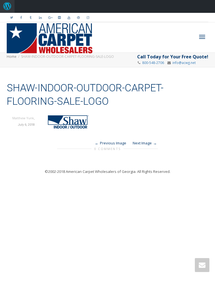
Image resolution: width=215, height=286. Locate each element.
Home (12, 56)
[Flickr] (59, 17)
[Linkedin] (40, 17)
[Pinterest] (78, 17)
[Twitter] (11, 17)
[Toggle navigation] (202, 37)
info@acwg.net (183, 62)
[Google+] (49, 17)
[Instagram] (87, 17)
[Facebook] (21, 17)
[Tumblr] (30, 17)
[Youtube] (68, 17)
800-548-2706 (153, 62)
